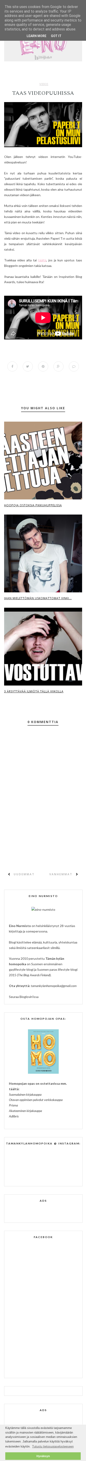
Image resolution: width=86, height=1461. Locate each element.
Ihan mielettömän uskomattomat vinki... (38, 598)
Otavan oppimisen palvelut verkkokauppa (36, 1100)
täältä (42, 260)
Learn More (36, 36)
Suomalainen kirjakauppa (25, 1094)
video (43, 84)
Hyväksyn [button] (43, 1456)
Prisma (13, 1105)
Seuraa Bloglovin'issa (24, 997)
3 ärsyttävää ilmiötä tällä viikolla (34, 691)
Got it (56, 36)
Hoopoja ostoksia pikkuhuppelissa (33, 505)
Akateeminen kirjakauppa (25, 1111)
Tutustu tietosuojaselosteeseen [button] (53, 1446)
